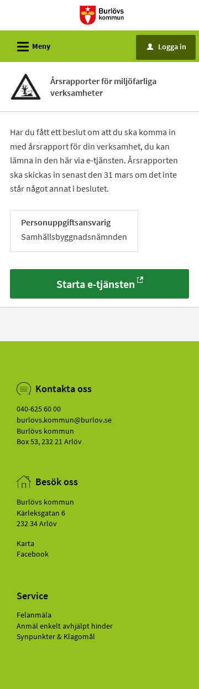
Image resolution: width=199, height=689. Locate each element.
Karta (25, 543)
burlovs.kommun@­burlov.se (64, 420)
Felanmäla (34, 615)
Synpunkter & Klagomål (56, 636)
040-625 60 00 (39, 409)
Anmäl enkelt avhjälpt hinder (65, 626)
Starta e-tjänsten (95, 284)
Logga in (166, 47)
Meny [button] (32, 47)
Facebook (33, 554)
